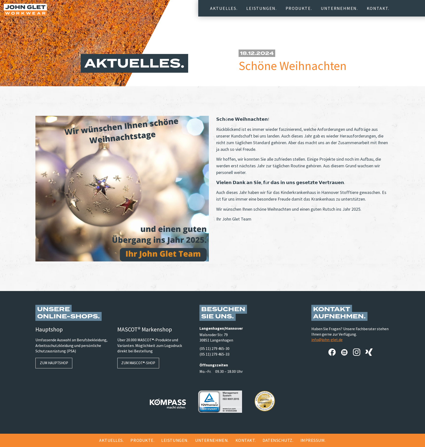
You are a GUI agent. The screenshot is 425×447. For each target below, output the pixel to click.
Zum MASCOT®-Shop (138, 363)
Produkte (298, 8)
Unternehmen (339, 8)
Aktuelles (223, 8)
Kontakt (377, 8)
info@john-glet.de (327, 339)
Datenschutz (277, 440)
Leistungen (260, 8)
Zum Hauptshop (54, 363)
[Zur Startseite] (25, 10)
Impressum (312, 440)
